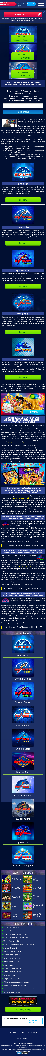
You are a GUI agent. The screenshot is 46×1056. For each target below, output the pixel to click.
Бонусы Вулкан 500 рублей (13, 931)
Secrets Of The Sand (37, 915)
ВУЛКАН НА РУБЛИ (22, 1038)
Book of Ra (16, 888)
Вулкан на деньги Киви (12, 958)
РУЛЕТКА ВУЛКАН (12, 1032)
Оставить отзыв (33, 1021)
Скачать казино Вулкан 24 (13, 968)
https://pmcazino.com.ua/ (15, 443)
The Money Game (37, 897)
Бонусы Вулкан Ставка (12, 972)
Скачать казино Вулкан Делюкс (15, 938)
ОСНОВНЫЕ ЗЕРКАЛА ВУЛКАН (28, 1032)
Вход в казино (8, 965)
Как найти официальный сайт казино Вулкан (20, 989)
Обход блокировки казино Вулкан (16, 982)
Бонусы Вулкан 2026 (11, 948)
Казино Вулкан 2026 (11, 927)
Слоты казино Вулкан (11, 992)
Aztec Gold (37, 888)
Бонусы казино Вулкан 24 (13, 979)
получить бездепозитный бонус (23, 498)
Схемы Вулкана (9, 975)
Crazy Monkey (36, 879)
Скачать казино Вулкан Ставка (15, 934)
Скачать (23, 199)
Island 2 (14, 906)
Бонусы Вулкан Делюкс (12, 951)
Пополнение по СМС (11, 961)
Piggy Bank (16, 897)
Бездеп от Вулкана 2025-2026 (14, 985)
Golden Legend (14, 915)
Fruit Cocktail (17, 879)
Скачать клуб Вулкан (11, 955)
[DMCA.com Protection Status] (22, 1054)
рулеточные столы (25, 566)
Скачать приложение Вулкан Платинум (18, 944)
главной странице (18, 135)
